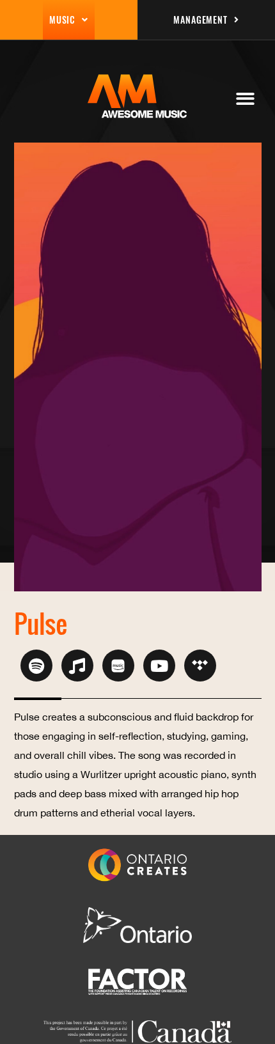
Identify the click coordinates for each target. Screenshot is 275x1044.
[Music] (77, 666)
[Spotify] (36, 666)
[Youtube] (159, 666)
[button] (245, 99)
